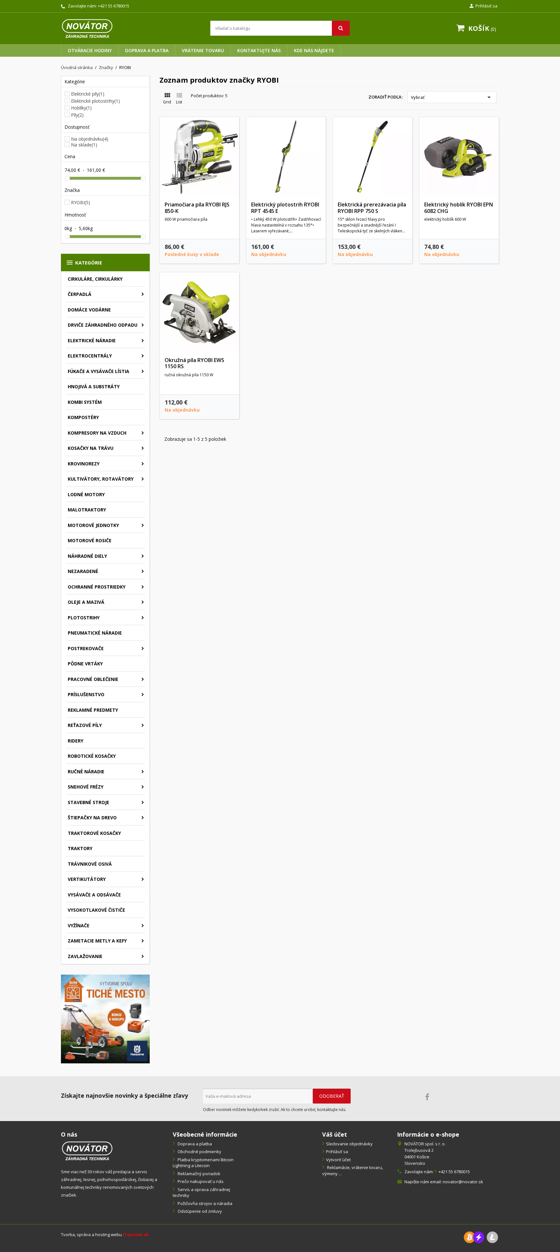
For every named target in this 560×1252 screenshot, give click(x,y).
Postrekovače (86, 648)
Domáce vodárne (89, 310)
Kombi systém (85, 402)
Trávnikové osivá (90, 864)
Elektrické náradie (92, 340)
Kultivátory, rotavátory (101, 479)
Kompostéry (83, 417)
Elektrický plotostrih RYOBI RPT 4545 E (285, 208)
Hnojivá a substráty (94, 386)
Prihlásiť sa (337, 1151)
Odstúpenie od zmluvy (199, 1211)
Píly (77, 115)
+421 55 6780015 (113, 6)
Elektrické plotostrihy (95, 101)
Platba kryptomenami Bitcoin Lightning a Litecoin (203, 1163)
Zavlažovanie (85, 956)
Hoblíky (81, 108)
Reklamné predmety (93, 710)
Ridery (75, 741)
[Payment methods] (481, 1237)
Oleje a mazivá (86, 602)
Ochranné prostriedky (96, 587)
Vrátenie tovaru (203, 50)
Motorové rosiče (89, 540)
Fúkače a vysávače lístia (98, 371)
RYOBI (80, 202)
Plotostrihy (83, 617)
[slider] (67, 178)
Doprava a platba (147, 50)
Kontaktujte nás (259, 50)
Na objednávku (89, 139)
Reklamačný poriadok (198, 1173)
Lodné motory (86, 494)
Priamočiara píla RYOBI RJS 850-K (197, 208)
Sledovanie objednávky (349, 1144)
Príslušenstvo (86, 694)
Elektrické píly (87, 94)
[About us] (87, 1150)
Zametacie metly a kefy (97, 941)
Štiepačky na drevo (92, 817)
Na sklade (84, 145)
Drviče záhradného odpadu (102, 325)
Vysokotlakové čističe (96, 910)
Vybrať (452, 97)
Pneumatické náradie (95, 633)
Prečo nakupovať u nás (200, 1181)
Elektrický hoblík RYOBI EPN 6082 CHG (458, 208)
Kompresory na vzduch (97, 433)
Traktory (80, 848)
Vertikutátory (87, 879)
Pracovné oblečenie (93, 679)
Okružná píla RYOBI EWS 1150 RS (194, 363)
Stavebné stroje (88, 802)
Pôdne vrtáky (85, 664)
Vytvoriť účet (338, 1160)
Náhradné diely (87, 556)
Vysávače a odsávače (94, 895)
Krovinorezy (83, 464)
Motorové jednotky (93, 525)
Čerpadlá (79, 294)
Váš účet (334, 1134)
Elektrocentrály (90, 356)
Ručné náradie (86, 771)
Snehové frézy (85, 787)
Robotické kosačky (92, 756)
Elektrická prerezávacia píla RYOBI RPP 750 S (372, 208)
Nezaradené (83, 571)
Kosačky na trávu (90, 448)
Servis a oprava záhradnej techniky (201, 1193)
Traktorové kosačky (94, 833)
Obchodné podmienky (199, 1151)
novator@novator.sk (463, 1182)
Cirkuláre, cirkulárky (95, 279)
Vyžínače (78, 925)
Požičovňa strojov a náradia (204, 1203)
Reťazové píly (85, 725)
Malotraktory (87, 510)
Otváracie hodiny (90, 50)
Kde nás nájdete (314, 50)
